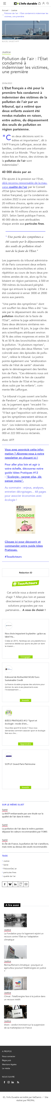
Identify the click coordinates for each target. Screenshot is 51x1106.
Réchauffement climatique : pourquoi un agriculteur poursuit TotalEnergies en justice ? (25, 968)
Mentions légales (9, 1064)
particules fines (9, 872)
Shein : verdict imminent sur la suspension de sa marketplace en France (24, 1026)
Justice (14, 10)
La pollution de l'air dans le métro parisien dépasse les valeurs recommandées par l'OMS (24, 830)
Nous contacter (8, 1056)
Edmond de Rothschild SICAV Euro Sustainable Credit (22, 678)
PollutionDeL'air (10, 868)
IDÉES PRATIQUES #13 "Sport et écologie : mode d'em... (21, 722)
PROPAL (31, 1100)
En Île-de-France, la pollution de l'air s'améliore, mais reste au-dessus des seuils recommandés (25, 845)
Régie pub (6, 1060)
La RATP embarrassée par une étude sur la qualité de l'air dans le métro (22, 815)
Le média (6, 1068)
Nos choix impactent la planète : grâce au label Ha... (25, 635)
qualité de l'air (9, 876)
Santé (5, 865)
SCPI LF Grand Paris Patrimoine (20, 764)
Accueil (5, 10)
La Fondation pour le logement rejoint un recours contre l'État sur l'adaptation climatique (24, 936)
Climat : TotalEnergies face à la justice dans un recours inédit (24, 998)
